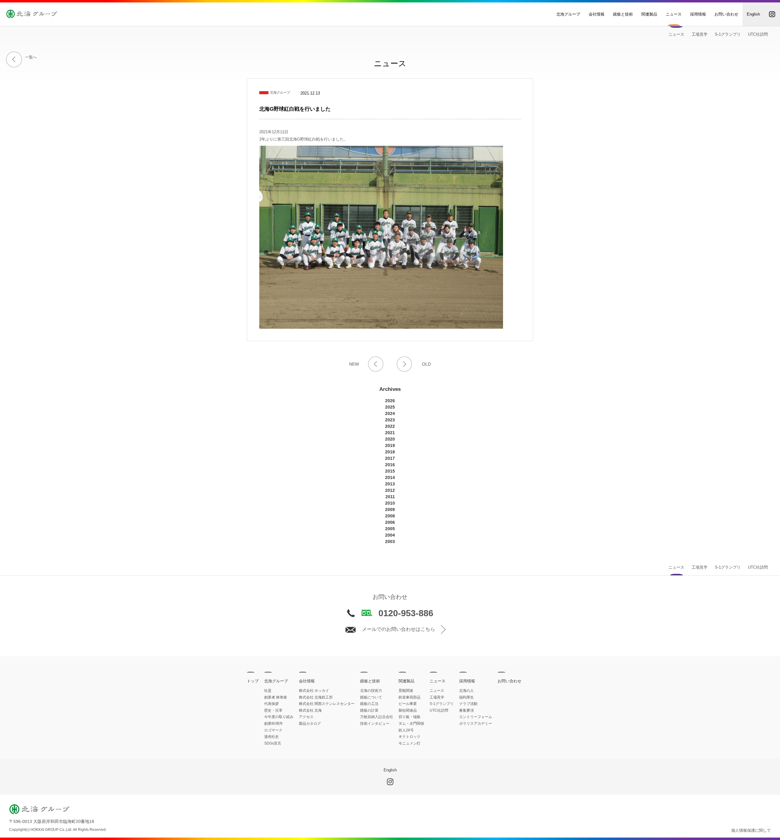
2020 (390, 439)
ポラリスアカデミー (475, 723)
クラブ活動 (468, 704)
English (753, 14)
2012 (390, 490)
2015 (390, 471)
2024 (390, 413)
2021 (390, 432)
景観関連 (406, 690)
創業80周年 (273, 723)
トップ (253, 681)
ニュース (674, 14)
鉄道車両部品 (409, 697)
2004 (390, 535)
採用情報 (698, 14)
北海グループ (568, 14)
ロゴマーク (273, 730)
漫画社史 (271, 737)
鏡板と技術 (623, 14)
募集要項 (466, 710)
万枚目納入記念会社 (376, 717)
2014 (390, 477)
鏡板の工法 (369, 704)
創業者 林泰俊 (275, 697)
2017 (390, 458)
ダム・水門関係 (411, 723)
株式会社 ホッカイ (314, 690)
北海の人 (466, 690)
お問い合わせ (726, 14)
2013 (390, 483)
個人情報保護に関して (751, 830)
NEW (354, 364)
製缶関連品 (408, 710)
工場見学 (699, 34)
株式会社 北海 (310, 710)
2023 (390, 419)
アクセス (306, 717)
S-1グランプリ (728, 34)
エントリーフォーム (475, 717)
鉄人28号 (406, 730)
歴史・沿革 (273, 710)
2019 (390, 445)
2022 (390, 426)
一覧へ (31, 57)
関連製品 (649, 14)
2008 (390, 515)
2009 (390, 509)
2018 (390, 451)
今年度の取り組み (278, 717)
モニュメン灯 (409, 743)
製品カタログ (310, 723)
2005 (390, 528)
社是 (267, 690)
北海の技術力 (371, 690)
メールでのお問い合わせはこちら (398, 629)
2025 (390, 407)
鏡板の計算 (369, 710)
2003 (390, 541)
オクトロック (409, 737)
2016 (390, 464)
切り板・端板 (409, 717)
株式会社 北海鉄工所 (316, 697)
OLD (426, 364)
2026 (390, 400)
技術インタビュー (374, 723)
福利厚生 (466, 697)
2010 (390, 503)
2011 (390, 496)
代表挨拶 (271, 704)
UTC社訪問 (758, 34)
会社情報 (596, 14)
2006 (390, 522)
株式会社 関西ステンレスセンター (327, 704)
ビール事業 (408, 704)
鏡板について (371, 697)
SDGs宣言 (272, 743)
